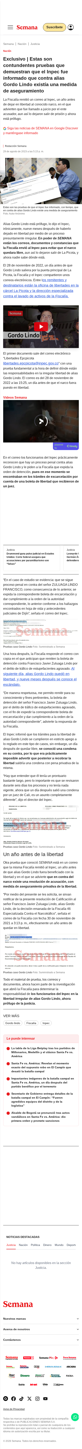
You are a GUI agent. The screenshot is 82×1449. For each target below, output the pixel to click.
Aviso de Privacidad (18, 1409)
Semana (8, 43)
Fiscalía (31, 1023)
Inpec (46, 1023)
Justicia (35, 43)
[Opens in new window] (13, 1398)
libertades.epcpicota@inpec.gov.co (31, 363)
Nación (22, 43)
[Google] (5, 1398)
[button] (41, 326)
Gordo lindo (12, 1023)
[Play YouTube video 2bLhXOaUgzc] (41, 326)
